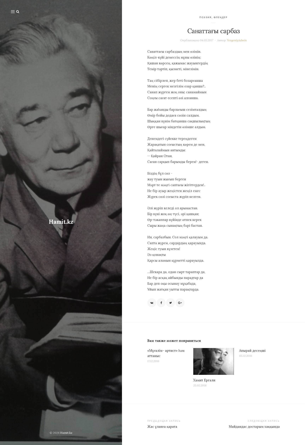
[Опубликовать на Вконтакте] (151, 302)
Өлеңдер (221, 17)
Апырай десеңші (252, 351)
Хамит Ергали (204, 380)
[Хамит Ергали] (213, 361)
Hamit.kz (61, 221)
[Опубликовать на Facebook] (161, 302)
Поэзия (205, 17)
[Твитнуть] (170, 302)
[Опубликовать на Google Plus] (179, 302)
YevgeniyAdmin (237, 40)
